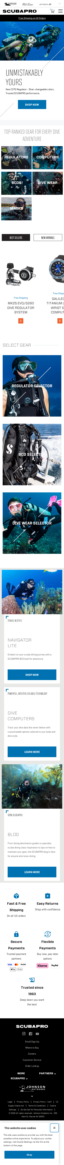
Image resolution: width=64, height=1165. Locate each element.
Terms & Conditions (37, 1105)
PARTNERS (46, 1073)
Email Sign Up (32, 1041)
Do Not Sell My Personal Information (37, 1109)
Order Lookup (32, 1065)
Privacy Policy (23, 1102)
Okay (29, 1154)
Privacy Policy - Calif (42, 1102)
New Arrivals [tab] (47, 238)
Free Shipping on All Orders (32, 18)
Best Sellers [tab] (16, 238)
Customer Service (32, 1059)
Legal (10, 1102)
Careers (32, 1053)
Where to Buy (32, 1047)
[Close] (54, 1128)
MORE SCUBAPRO (18, 1076)
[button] (16, 908)
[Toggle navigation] (60, 11)
